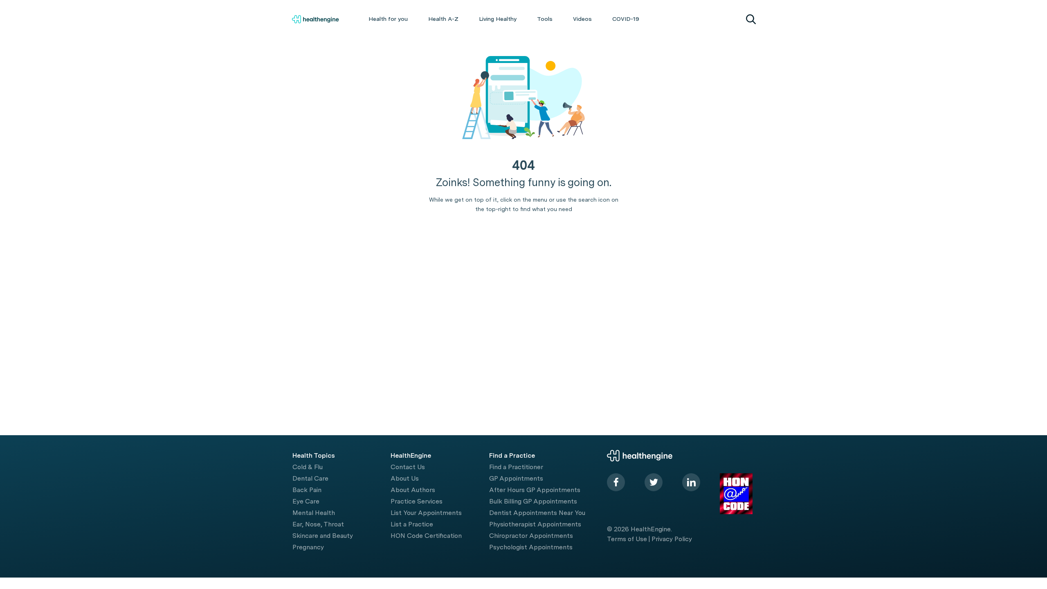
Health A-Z (443, 19)
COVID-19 (625, 19)
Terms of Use (627, 539)
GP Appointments (516, 478)
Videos (582, 19)
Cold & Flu (307, 467)
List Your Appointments (426, 513)
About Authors (413, 490)
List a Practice (412, 524)
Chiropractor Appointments (531, 536)
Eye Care (305, 501)
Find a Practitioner (516, 467)
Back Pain (306, 490)
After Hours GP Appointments (534, 490)
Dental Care (310, 478)
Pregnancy (308, 547)
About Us (405, 478)
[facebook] (616, 482)
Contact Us (408, 467)
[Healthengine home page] (315, 19)
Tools (545, 19)
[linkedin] (691, 482)
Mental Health (313, 513)
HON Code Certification (426, 536)
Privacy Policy (672, 539)
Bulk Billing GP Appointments (533, 501)
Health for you (388, 19)
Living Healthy (498, 19)
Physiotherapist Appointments (535, 524)
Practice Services (417, 501)
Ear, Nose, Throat (318, 524)
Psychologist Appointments (531, 547)
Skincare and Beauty (322, 536)
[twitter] (654, 482)
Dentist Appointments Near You (537, 513)
